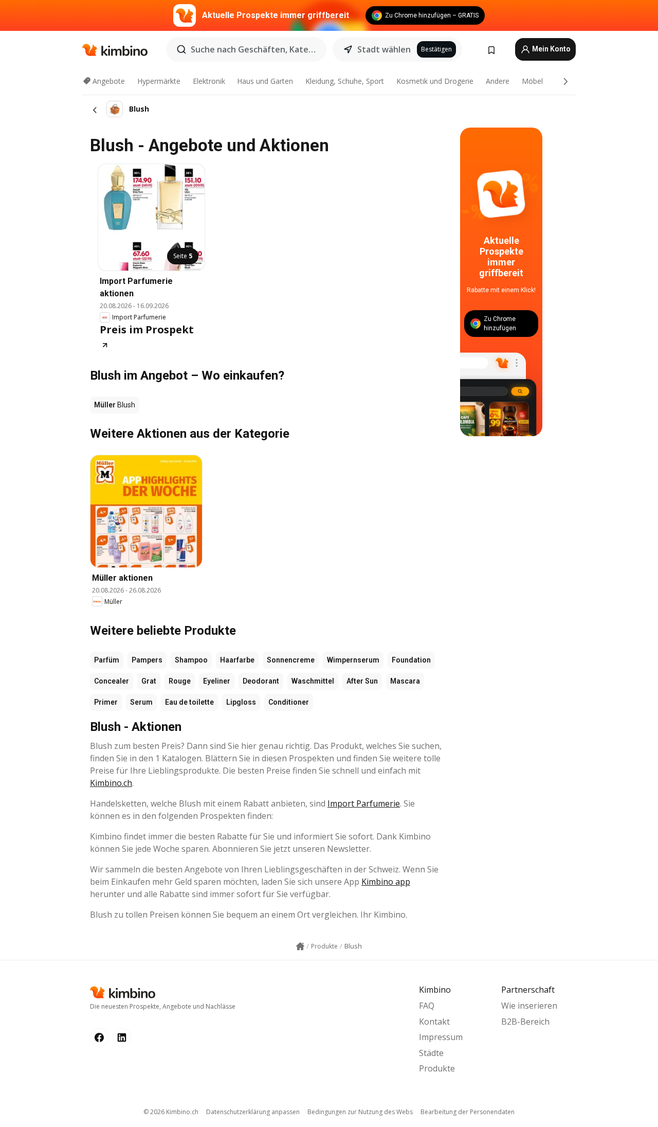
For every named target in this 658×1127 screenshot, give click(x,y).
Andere (497, 81)
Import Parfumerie (363, 803)
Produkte (437, 1068)
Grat (148, 681)
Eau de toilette (189, 702)
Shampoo (191, 660)
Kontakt (434, 1021)
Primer (106, 702)
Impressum (441, 1037)
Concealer (111, 681)
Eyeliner (216, 681)
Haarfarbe (237, 660)
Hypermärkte (158, 81)
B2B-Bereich (525, 1021)
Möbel (532, 81)
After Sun (362, 681)
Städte (431, 1053)
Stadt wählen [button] (384, 49)
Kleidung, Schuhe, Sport (344, 81)
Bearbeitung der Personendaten (468, 1111)
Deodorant (261, 681)
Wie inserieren (529, 1005)
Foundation (411, 660)
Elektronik (209, 81)
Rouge (180, 681)
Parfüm (106, 660)
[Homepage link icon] (300, 946)
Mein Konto (551, 49)
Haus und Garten (265, 81)
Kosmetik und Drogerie (434, 81)
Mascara (405, 681)
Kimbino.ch (111, 783)
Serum (141, 702)
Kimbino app (385, 881)
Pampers (147, 660)
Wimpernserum (353, 660)
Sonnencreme (291, 660)
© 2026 (170, 1111)
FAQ (426, 1005)
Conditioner (288, 702)
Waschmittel (312, 681)
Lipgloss (241, 702)
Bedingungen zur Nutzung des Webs (360, 1111)
